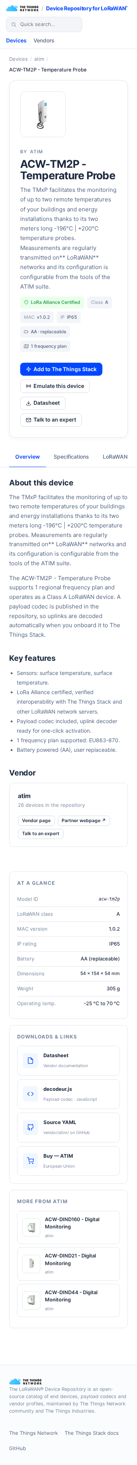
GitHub (17, 1448)
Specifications (71, 456)
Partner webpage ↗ (84, 820)
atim (39, 59)
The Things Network (33, 1433)
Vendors (43, 40)
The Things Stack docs (92, 1433)
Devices (16, 40)
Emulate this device (58, 386)
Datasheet (46, 402)
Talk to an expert (54, 419)
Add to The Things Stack (65, 369)
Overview (27, 456)
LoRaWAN (115, 456)
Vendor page (36, 820)
